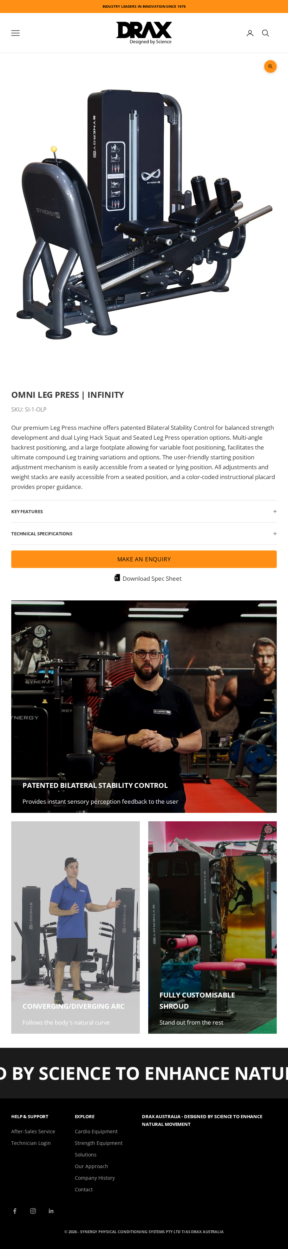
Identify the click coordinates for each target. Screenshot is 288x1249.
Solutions (86, 1154)
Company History (95, 1177)
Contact (84, 1189)
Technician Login (31, 1143)
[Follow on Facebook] (14, 1211)
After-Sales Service (33, 1131)
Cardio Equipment (96, 1131)
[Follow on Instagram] (33, 1211)
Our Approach (91, 1166)
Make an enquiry (144, 559)
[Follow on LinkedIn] (51, 1211)
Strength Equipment (99, 1143)
